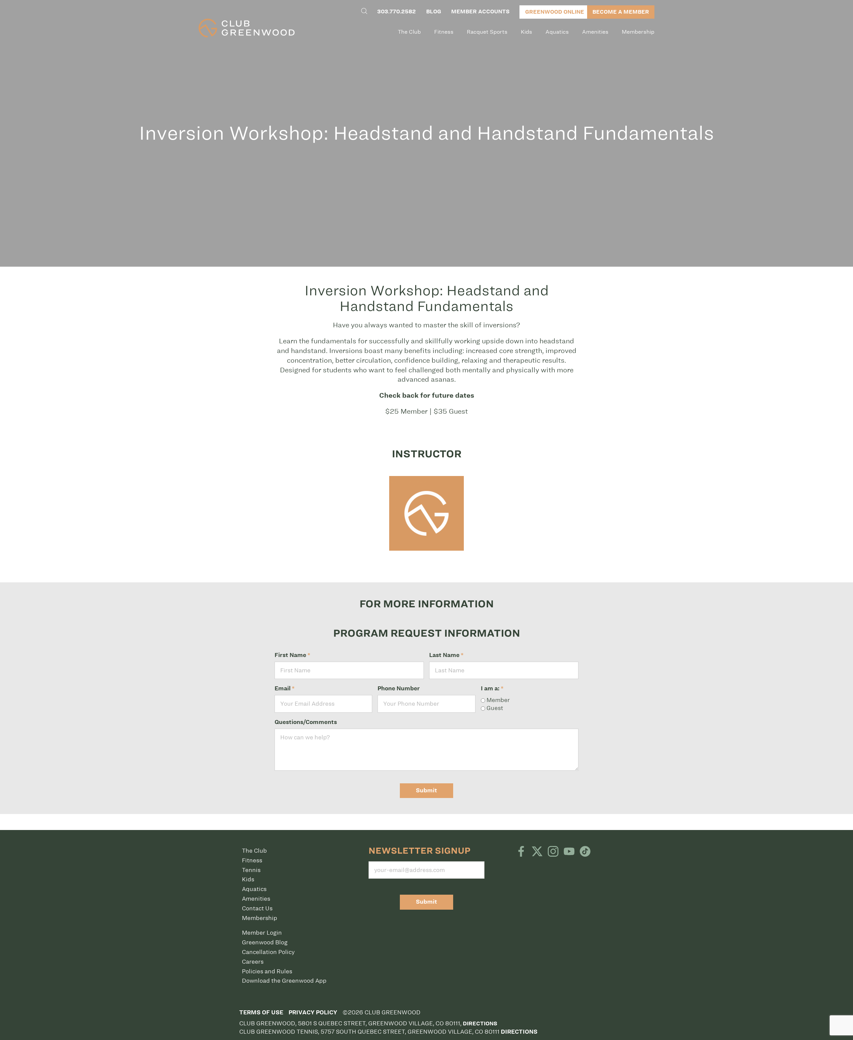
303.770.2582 (396, 11)
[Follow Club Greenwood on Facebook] (521, 852)
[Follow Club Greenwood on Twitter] (537, 852)
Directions (480, 1023)
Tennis (251, 870)
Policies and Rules (267, 971)
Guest (494, 708)
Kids (526, 31)
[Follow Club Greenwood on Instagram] (553, 852)
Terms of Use (261, 1012)
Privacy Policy (313, 1012)
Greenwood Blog (265, 942)
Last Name (446, 655)
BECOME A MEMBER (620, 11)
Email (285, 688)
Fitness (443, 31)
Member (497, 700)
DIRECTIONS (519, 1032)
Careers (253, 961)
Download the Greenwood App (284, 980)
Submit (426, 790)
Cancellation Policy (268, 952)
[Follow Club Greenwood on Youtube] (569, 852)
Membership (638, 31)
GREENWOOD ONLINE (554, 11)
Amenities (595, 31)
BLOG (433, 11)
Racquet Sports (487, 31)
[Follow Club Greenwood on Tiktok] (585, 852)
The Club (409, 31)
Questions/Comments (306, 722)
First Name (292, 655)
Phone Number (399, 688)
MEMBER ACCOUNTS (480, 11)
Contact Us (257, 908)
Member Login (262, 932)
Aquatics (557, 31)
